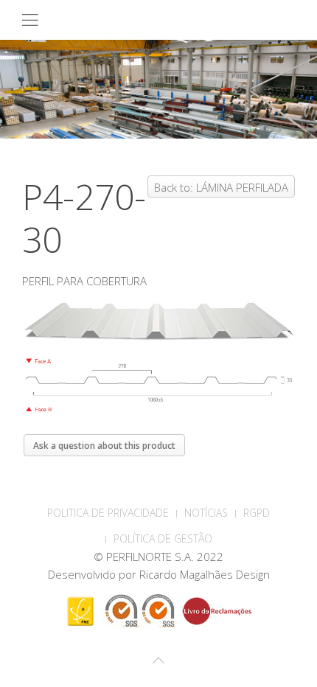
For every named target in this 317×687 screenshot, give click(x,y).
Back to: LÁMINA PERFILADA (221, 187)
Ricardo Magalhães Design (204, 574)
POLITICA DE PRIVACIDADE (108, 513)
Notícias (206, 513)
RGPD (256, 513)
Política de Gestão (163, 538)
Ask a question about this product (104, 445)
